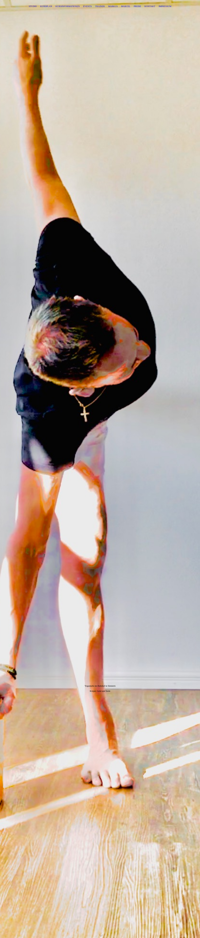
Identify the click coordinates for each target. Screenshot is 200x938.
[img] (100, 469)
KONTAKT (149, 6)
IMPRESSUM (165, 6)
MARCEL (125, 6)
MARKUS (113, 6)
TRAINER (100, 6)
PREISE (137, 6)
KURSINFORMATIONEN (68, 6)
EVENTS (87, 6)
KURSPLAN (46, 6)
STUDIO (33, 6)
